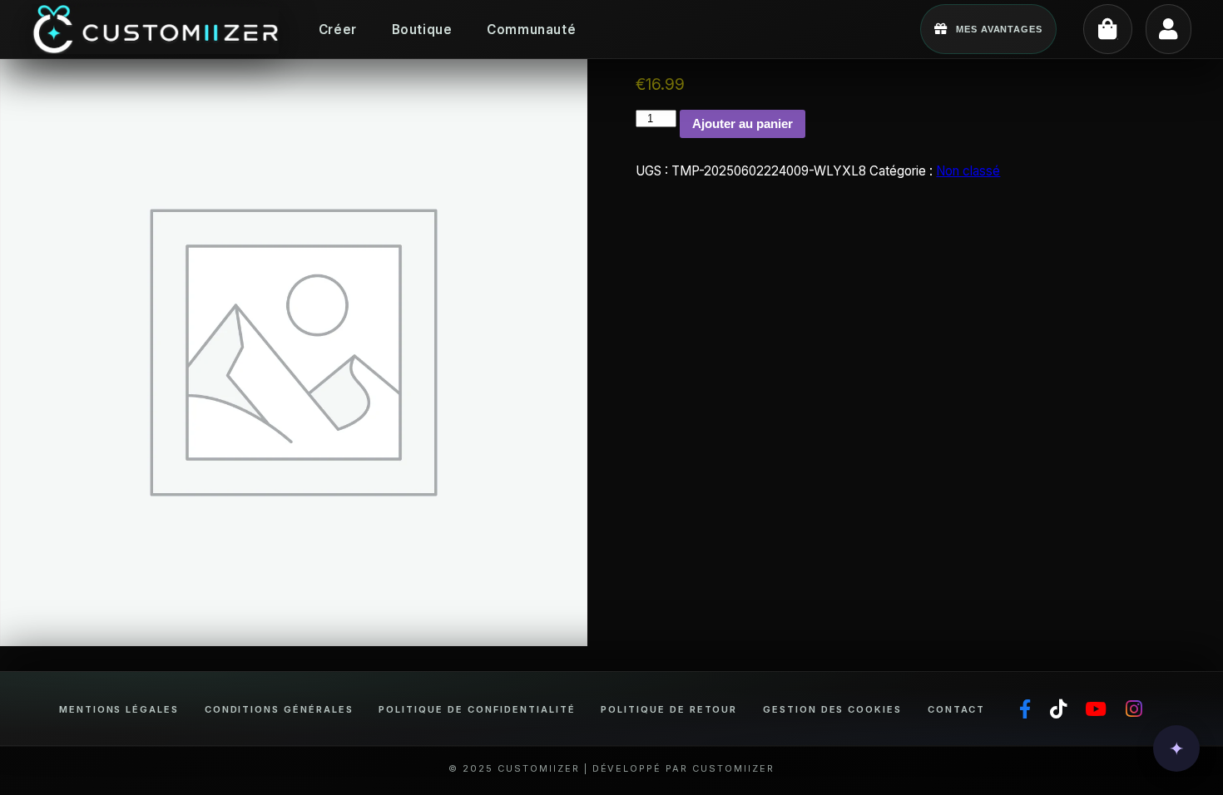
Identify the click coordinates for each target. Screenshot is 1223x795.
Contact (957, 709)
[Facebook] (1025, 709)
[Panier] (1107, 28)
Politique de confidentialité (477, 709)
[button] (1176, 748)
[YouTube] (1096, 709)
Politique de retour (669, 709)
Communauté (531, 29)
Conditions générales (279, 709)
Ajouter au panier (742, 123)
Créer (338, 29)
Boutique (422, 29)
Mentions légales (119, 709)
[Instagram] (1134, 709)
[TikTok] (1058, 709)
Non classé (968, 171)
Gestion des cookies (832, 709)
